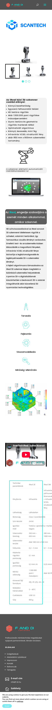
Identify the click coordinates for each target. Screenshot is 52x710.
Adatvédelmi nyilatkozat (16, 657)
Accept (7, 706)
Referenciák (11, 666)
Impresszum (12, 660)
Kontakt (10, 663)
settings (20, 701)
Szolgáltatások (12, 654)
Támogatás (11, 670)
